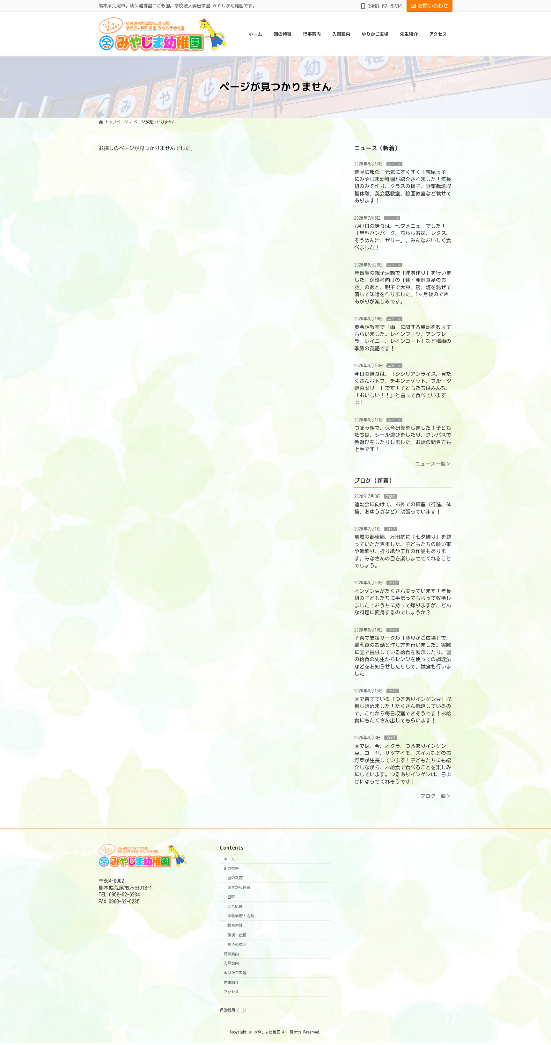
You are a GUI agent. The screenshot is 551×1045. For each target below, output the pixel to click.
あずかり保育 (238, 887)
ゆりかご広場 (235, 973)
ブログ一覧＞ (435, 796)
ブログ (390, 496)
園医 (231, 897)
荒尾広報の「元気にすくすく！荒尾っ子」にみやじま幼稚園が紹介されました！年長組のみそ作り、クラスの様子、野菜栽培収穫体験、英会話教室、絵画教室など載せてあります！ (402, 186)
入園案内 (231, 963)
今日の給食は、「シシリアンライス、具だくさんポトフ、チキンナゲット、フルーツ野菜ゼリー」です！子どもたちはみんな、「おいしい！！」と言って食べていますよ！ (402, 388)
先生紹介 (231, 982)
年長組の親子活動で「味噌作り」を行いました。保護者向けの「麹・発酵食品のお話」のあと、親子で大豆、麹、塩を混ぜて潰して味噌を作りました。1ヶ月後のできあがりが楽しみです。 (402, 287)
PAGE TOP (532, 1007)
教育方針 (235, 925)
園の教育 (235, 878)
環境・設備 (236, 935)
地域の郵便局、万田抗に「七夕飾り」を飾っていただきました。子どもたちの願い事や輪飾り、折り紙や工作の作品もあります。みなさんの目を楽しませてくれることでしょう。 (402, 551)
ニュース (394, 163)
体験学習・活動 (240, 915)
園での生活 (236, 944)
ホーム (229, 859)
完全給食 (235, 906)
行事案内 (231, 953)
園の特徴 (231, 868)
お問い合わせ (433, 5)
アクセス (231, 992)
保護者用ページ (233, 1010)
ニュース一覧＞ (433, 463)
